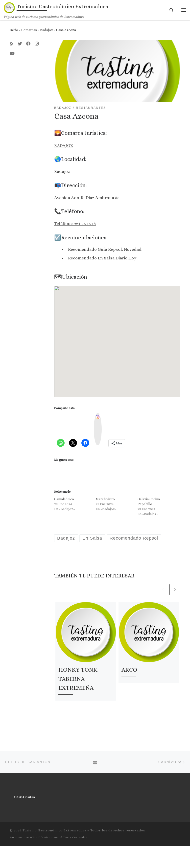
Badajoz (46, 30)
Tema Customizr (75, 837)
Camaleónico (64, 499)
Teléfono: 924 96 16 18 (75, 223)
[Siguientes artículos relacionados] (174, 589)
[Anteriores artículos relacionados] (163, 589)
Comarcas (29, 30)
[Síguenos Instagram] (37, 44)
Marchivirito (105, 499)
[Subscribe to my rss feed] (11, 44)
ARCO (129, 669)
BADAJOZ (63, 145)
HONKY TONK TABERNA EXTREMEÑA (77, 678)
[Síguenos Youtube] (12, 53)
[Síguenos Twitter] (20, 44)
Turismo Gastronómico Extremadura (54, 830)
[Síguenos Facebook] (28, 44)
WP (32, 837)
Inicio (14, 30)
